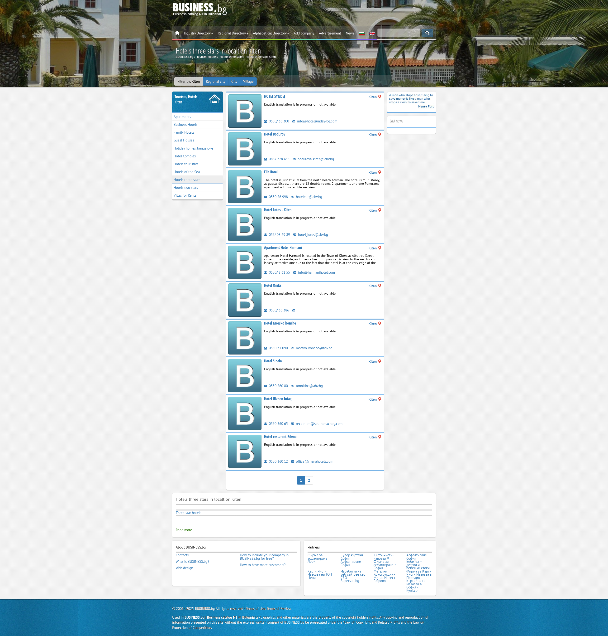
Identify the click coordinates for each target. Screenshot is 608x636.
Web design (184, 568)
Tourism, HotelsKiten (186, 99)
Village (248, 81)
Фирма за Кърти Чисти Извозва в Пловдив (419, 574)
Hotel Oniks (272, 285)
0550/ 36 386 (278, 310)
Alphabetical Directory (270, 33)
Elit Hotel (271, 172)
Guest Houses (184, 140)
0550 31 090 (278, 348)
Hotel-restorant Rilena (280, 436)
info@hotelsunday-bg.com (316, 121)
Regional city (215, 81)
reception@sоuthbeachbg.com (318, 423)
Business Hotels (185, 124)
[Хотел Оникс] (244, 299)
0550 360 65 (278, 423)
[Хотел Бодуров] (244, 148)
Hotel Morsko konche (280, 323)
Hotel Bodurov (274, 134)
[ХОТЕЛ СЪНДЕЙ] (244, 110)
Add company (304, 33)
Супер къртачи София (352, 556)
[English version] (372, 33)
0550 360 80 (278, 386)
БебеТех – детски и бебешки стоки (418, 565)
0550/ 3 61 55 (279, 272)
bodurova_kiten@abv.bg (315, 159)
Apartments (182, 116)
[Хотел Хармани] (244, 262)
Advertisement (330, 33)
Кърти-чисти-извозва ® (384, 556)
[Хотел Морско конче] (244, 337)
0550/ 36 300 (278, 121)
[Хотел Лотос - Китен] (244, 224)
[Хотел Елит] (244, 186)
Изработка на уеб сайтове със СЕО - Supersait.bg (353, 576)
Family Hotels (184, 132)
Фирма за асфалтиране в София (385, 565)
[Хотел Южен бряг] (244, 413)
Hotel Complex (185, 156)
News (350, 33)
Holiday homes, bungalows (193, 148)
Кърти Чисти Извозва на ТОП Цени (320, 574)
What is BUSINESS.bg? (192, 561)
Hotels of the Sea (187, 172)
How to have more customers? (263, 565)
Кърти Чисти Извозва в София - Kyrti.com (415, 585)
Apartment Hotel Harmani (283, 247)
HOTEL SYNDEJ (274, 96)
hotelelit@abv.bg (308, 196)
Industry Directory (197, 33)
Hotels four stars (186, 164)
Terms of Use (255, 608)
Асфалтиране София (416, 556)
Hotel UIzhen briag (277, 398)
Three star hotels (188, 512)
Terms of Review (279, 608)
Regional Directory (232, 33)
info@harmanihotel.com (316, 272)
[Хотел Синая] (244, 375)
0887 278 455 (279, 159)
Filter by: (188, 81)
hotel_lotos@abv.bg (312, 234)
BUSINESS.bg (205, 608)
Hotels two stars (186, 187)
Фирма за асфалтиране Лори (318, 558)
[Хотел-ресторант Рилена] (244, 451)
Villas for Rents (185, 195)
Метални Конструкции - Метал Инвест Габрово (384, 576)
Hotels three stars (187, 179)
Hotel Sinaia (273, 361)
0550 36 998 (278, 196)
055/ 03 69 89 (279, 234)
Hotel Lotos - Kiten (277, 209)
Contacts (182, 555)
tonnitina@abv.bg (309, 386)
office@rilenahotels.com (314, 461)
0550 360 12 (278, 461)
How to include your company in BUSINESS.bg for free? (264, 556)
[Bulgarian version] (361, 33)
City (234, 81)
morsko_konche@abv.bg (313, 348)
